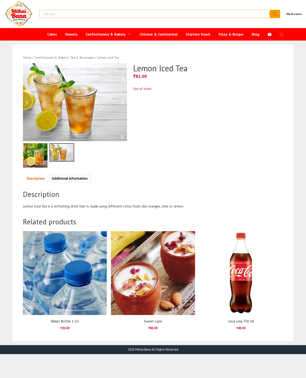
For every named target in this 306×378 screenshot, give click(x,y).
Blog (255, 34)
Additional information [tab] (69, 178)
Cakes (52, 34)
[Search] (275, 14)
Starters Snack (198, 34)
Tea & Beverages (82, 57)
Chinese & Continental (159, 34)
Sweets (71, 34)
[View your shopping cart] (270, 34)
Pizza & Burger (231, 34)
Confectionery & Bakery (106, 34)
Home (27, 57)
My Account (294, 14)
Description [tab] (36, 178)
